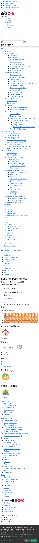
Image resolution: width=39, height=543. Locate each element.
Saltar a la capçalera (10, 1)
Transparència (9, 410)
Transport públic (9, 442)
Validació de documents (12, 436)
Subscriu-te (5, 382)
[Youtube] (9, 14)
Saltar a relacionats (9, 5)
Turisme (7, 275)
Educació (7, 264)
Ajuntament (5, 401)
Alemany (10, 25)
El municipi (5, 438)
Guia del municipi (10, 447)
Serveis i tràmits (6, 419)
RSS (5, 470)
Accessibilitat (8, 512)
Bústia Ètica (8, 412)
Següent (10, 366)
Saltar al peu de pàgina (11, 8)
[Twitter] (2, 14)
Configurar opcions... (7, 540)
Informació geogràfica (11, 455)
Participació (8, 414)
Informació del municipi (12, 449)
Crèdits (6, 503)
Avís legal (7, 509)
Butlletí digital (8, 466)
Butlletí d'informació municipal (14, 468)
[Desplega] (10, 251)
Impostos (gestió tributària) (13, 429)
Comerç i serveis (9, 259)
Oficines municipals (10, 421)
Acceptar (34, 540)
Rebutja (27, 540)
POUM (6, 416)
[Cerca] (25, 42)
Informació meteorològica (13, 453)
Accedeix (4, 338)
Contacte (4, 11)
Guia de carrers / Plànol (12, 444)
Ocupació (7, 255)
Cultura (6, 262)
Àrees (7, 251)
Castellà (9, 21)
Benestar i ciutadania (11, 257)
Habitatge (17, 250)
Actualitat (4, 457)
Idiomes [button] (7, 16)
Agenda (6, 314)
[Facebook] (6, 14)
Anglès (9, 23)
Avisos (6, 318)
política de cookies (18, 536)
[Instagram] (12, 14)
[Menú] (2, 49)
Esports (6, 266)
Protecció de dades (10, 507)
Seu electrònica (9, 408)
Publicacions (8, 322)
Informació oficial (10, 406)
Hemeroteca (8, 473)
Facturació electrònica (11, 432)
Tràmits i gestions (10, 425)
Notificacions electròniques (13, 427)
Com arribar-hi (9, 440)
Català (9, 18)
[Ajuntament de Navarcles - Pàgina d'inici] (12, 37)
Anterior (4, 366)
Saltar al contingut (9, 3)
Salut (5, 272)
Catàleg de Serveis (10, 423)
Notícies (7, 320)
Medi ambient (9, 270)
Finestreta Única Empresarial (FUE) (16, 434)
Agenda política (9, 316)
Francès (9, 27)
